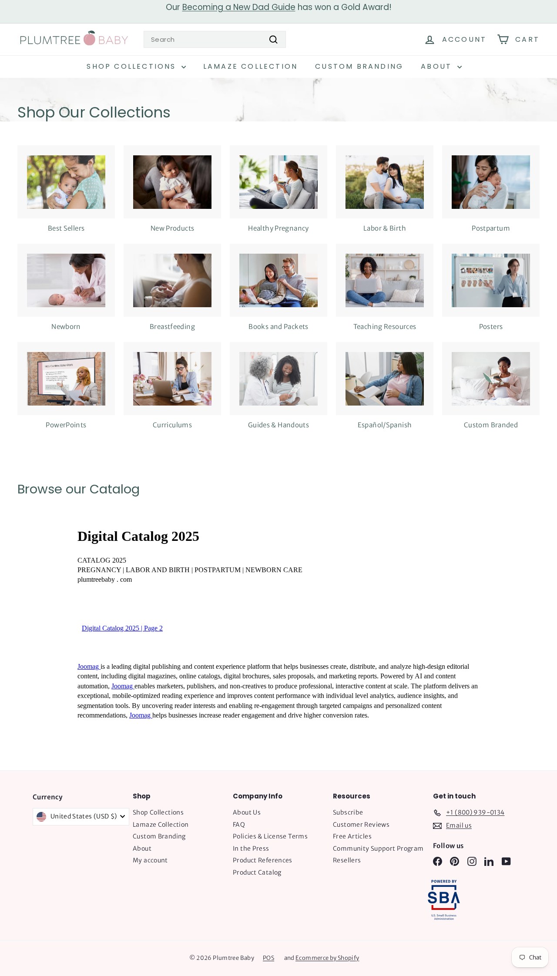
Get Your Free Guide (278, 602)
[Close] (398, 365)
